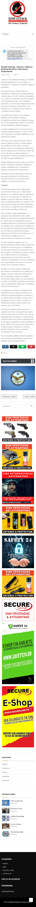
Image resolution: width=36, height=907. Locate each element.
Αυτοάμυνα (6, 768)
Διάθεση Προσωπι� (17, 816)
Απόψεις (5, 764)
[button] (32, 34)
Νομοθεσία (5, 776)
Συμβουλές (5, 780)
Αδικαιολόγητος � (16, 832)
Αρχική (5, 863)
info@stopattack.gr (8, 891)
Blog (4, 867)
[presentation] (31, 361)
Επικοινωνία (7, 873)
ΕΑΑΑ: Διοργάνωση (16, 801)
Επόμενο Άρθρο (29, 396)
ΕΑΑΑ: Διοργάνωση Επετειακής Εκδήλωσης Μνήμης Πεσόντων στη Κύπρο (18, 378)
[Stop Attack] (18, 15)
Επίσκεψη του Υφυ (16, 808)
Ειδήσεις (5, 353)
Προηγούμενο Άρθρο (9, 396)
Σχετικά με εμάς (8, 870)
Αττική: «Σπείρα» (15, 824)
